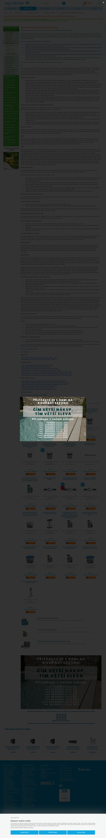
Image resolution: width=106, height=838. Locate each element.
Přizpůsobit (52, 832)
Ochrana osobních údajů (16, 827)
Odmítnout (24, 832)
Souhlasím (81, 832)
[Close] (103, 2)
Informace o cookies (28, 827)
